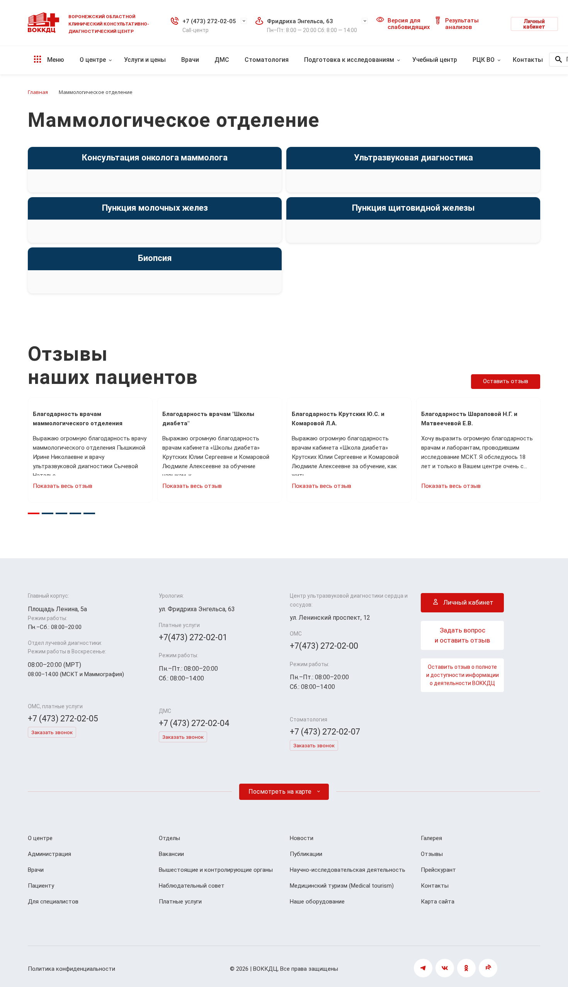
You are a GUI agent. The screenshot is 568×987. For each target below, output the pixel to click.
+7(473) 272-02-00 (324, 646)
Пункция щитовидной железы (413, 208)
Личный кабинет (534, 24)
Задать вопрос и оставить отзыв (462, 635)
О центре (93, 59)
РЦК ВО (484, 59)
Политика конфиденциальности (71, 968)
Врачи (190, 59)
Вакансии (171, 854)
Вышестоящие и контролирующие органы (216, 869)
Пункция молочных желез (155, 208)
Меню (55, 59)
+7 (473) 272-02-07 (325, 731)
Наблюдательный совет (191, 885)
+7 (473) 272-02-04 (194, 723)
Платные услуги (180, 901)
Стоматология (267, 59)
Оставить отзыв (505, 381)
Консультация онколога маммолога (155, 157)
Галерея (431, 838)
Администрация (49, 854)
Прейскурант (438, 869)
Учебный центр (434, 59)
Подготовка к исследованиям (349, 59)
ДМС (221, 59)
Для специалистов (53, 901)
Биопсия (155, 258)
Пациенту (41, 885)
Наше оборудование (317, 901)
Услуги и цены (145, 59)
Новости (301, 838)
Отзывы (432, 854)
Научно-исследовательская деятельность (347, 869)
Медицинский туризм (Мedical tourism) (342, 885)
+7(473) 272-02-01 (193, 637)
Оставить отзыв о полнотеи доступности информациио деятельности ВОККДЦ (462, 675)
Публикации (306, 854)
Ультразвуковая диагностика (413, 157)
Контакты (528, 59)
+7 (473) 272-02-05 (209, 21)
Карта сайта (437, 901)
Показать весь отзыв (62, 485)
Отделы (169, 838)
